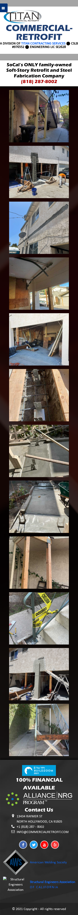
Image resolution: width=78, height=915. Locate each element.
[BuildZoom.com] (39, 770)
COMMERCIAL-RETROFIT (39, 32)
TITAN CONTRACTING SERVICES (43, 43)
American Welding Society (48, 862)
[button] (23, 845)
